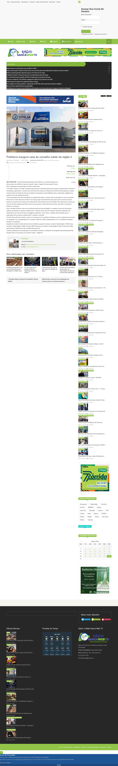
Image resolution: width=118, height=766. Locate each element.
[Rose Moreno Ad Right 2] (95, 580)
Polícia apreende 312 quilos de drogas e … (91, 220)
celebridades (94, 504)
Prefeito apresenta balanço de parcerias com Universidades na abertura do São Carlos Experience (67, 270)
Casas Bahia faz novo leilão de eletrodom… (91, 456)
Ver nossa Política (5, 762)
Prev (104, 96)
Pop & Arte (81, 190)
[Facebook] (109, 64)
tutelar (73, 174)
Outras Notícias (83, 247)
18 (85, 554)
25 (85, 556)
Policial (81, 213)
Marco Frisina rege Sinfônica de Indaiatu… (91, 187)
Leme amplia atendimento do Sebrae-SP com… (92, 333)
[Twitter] (109, 66)
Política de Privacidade (42, 2)
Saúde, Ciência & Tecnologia (86, 168)
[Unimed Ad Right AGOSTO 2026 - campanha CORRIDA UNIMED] (95, 478)
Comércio (104, 504)
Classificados (24, 2)
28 (99, 556)
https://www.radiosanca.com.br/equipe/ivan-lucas (41, 244)
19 (90, 554)
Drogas (99, 507)
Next (110, 96)
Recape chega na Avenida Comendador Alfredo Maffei (23, 280)
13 (95, 551)
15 (104, 551)
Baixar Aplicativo (15, 2)
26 (90, 556)
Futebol (82, 513)
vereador (90, 520)
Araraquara (82, 202)
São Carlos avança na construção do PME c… (92, 445)
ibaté (89, 513)
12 (90, 551)
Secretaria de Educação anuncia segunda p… (92, 434)
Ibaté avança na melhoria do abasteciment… (91, 164)
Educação (81, 292)
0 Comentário (33, 162)
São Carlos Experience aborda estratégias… (91, 232)
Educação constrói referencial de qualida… (91, 299)
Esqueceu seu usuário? (101, 34)
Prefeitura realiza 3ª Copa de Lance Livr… (91, 130)
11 (85, 551)
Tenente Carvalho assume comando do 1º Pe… (92, 288)
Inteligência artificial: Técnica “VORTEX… (90, 377)
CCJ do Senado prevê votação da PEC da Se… (92, 142)
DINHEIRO (91, 507)
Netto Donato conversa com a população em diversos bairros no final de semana (55, 280)
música (96, 513)
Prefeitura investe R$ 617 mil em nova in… (91, 243)
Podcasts (32, 2)
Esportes (81, 123)
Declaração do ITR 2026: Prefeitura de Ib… (91, 355)
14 (99, 551)
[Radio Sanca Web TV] (23, 53)
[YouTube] (109, 70)
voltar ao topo (72, 290)
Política (73, 168)
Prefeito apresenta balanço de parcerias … (91, 422)
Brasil (44, 41)
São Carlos (67, 41)
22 (104, 554)
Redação (16, 160)
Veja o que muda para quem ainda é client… (92, 400)
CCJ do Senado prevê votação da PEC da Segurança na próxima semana (30, 270)
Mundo (33, 41)
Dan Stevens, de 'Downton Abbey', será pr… (91, 344)
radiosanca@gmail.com (32, 247)
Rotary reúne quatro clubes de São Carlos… (91, 108)
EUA (107, 510)
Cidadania (81, 112)
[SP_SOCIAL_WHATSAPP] (109, 73)
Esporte (100, 510)
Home (8, 2)
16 (109, 551)
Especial (80, 41)
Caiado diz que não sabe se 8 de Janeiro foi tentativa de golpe (49, 269)
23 (109, 554)
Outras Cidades (83, 179)
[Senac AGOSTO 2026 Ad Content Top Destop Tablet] (41, 100)
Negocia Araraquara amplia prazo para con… (91, 366)
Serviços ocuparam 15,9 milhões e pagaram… (92, 153)
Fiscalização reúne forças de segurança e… (91, 209)
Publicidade (52, 2)
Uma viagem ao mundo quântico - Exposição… (92, 175)
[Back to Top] (1, 752)
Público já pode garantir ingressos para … (91, 119)
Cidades (55, 41)
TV (79, 336)
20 (95, 554)
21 (99, 554)
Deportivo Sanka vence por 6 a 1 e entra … (91, 276)
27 (95, 556)
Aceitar (59, 765)
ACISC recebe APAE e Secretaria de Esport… (92, 321)
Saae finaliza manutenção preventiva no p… (91, 254)
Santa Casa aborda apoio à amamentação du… (92, 265)
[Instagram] (109, 68)
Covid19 (82, 507)
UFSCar (82, 520)
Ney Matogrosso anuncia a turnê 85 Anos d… (92, 198)
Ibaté (80, 157)
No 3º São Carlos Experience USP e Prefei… (91, 310)
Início (11, 41)
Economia (81, 146)
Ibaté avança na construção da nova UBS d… (20, 640)
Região (90, 516)
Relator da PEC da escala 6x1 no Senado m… (92, 411)
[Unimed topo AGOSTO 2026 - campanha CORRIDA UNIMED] (78, 52)
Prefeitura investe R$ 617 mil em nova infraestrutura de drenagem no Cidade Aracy (14, 269)
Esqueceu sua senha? (87, 34)
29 (104, 556)
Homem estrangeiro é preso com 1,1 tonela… (92, 389)
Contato (58, 2)
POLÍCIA (103, 513)
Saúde (97, 516)
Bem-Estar (21, 41)
